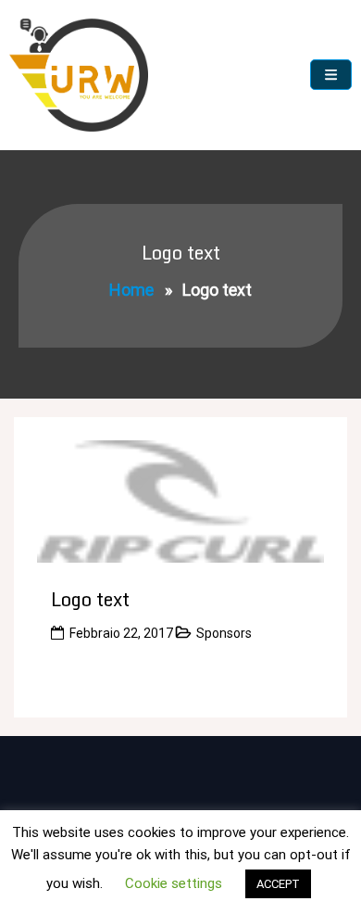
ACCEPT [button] (278, 884)
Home (131, 289)
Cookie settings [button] (173, 883)
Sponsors (224, 633)
